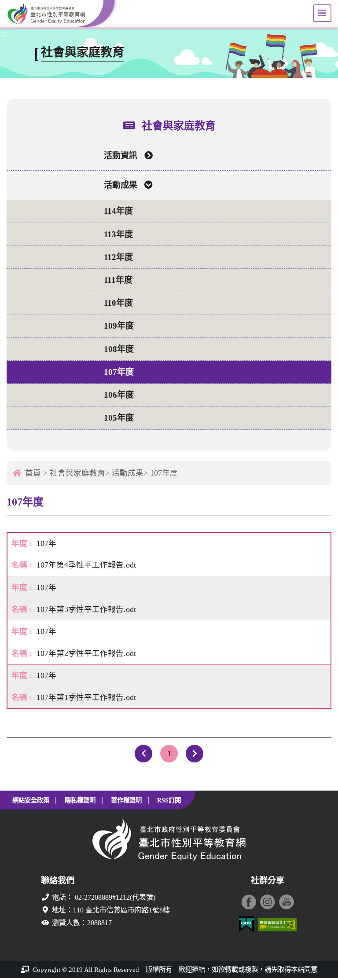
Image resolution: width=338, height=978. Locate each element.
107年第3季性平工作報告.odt (86, 609)
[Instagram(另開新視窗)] (267, 901)
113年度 (118, 234)
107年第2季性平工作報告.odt (86, 653)
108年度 (119, 349)
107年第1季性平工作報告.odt (86, 697)
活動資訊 (120, 155)
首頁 (33, 473)
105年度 (119, 417)
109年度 (119, 325)
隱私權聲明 (80, 800)
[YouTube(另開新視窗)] (286, 901)
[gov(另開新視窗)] (246, 924)
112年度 (118, 257)
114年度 (118, 211)
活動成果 (120, 185)
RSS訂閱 (169, 800)
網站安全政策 (30, 800)
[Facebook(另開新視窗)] (248, 901)
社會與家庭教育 (77, 473)
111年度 (118, 280)
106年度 (119, 394)
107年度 (119, 372)
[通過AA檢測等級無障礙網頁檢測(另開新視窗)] (277, 924)
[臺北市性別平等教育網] (55, 13)
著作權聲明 (126, 800)
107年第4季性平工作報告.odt (86, 564)
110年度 (118, 303)
